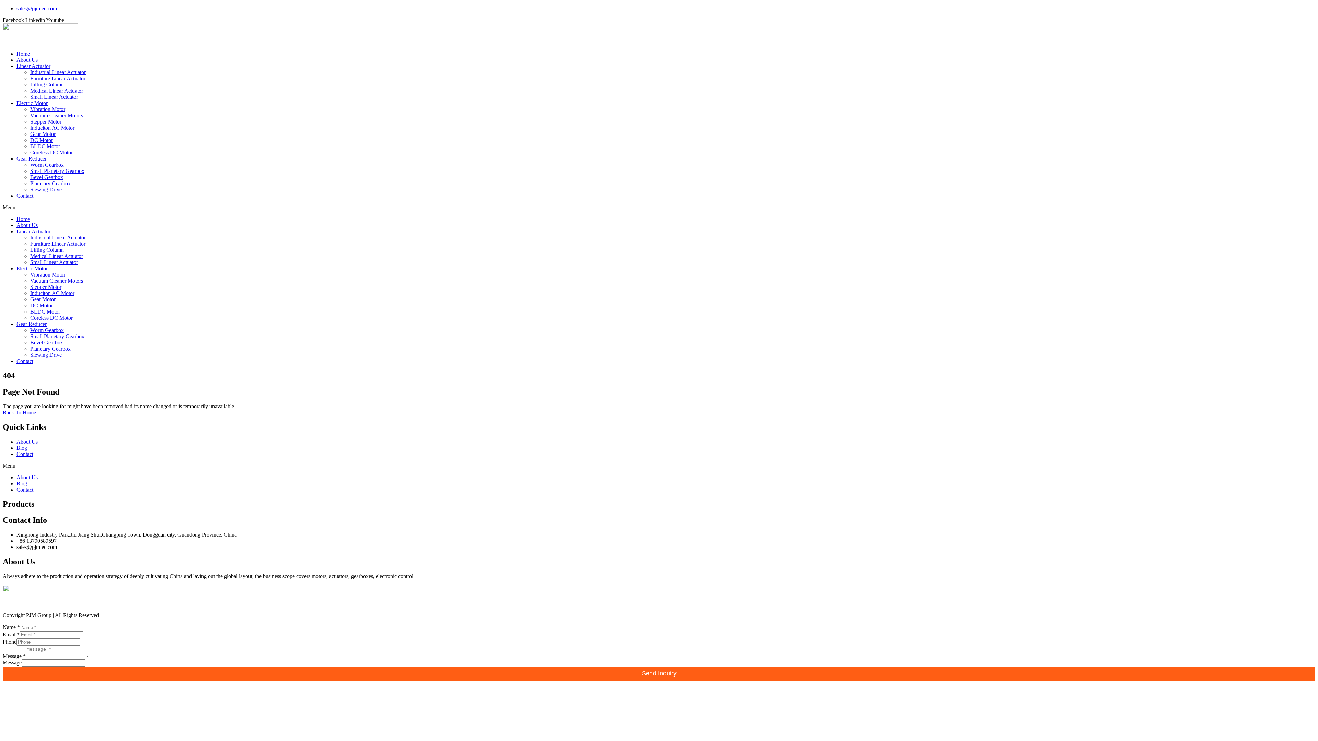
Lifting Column (47, 84)
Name (11, 627)
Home (23, 54)
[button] (659, 207)
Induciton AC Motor (52, 128)
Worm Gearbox (47, 165)
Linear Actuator (33, 66)
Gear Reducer (31, 159)
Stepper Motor (45, 122)
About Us (27, 60)
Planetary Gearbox (50, 183)
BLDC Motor (45, 146)
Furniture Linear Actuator (57, 78)
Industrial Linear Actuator (58, 72)
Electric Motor (32, 103)
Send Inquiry (659, 673)
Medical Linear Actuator (56, 91)
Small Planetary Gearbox (57, 171)
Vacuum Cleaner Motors (56, 115)
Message (14, 656)
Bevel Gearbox (46, 177)
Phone (9, 642)
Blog (21, 448)
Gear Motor (43, 134)
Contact (24, 196)
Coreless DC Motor (51, 152)
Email (11, 634)
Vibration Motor (47, 109)
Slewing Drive (46, 189)
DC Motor (41, 140)
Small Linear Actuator (54, 97)
